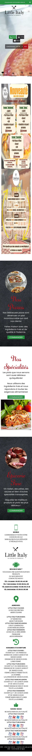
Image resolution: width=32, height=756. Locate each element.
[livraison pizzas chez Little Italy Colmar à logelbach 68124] (16, 458)
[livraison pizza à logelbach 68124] (14, 7)
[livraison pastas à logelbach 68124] (16, 417)
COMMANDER (16, 337)
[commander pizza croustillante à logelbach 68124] (3, 72)
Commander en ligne (18, 749)
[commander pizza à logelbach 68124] (22, 72)
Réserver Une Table (18, 41)
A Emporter (22, 37)
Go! (25, 46)
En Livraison (14, 37)
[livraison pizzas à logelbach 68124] (16, 282)
